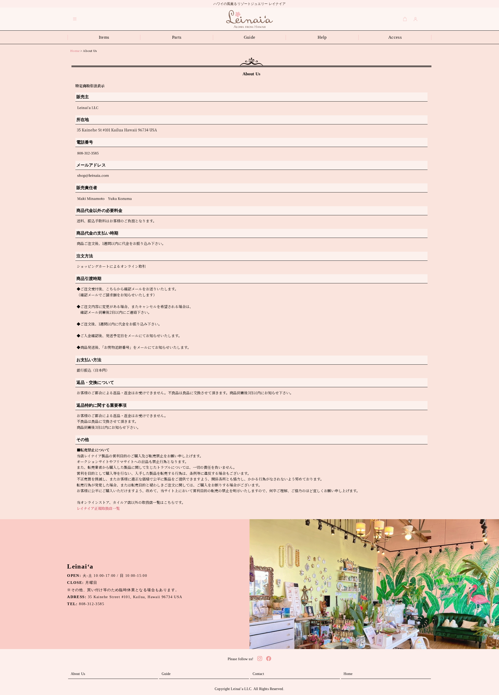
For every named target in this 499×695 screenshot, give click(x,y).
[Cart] (405, 19)
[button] (75, 19)
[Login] (415, 19)
